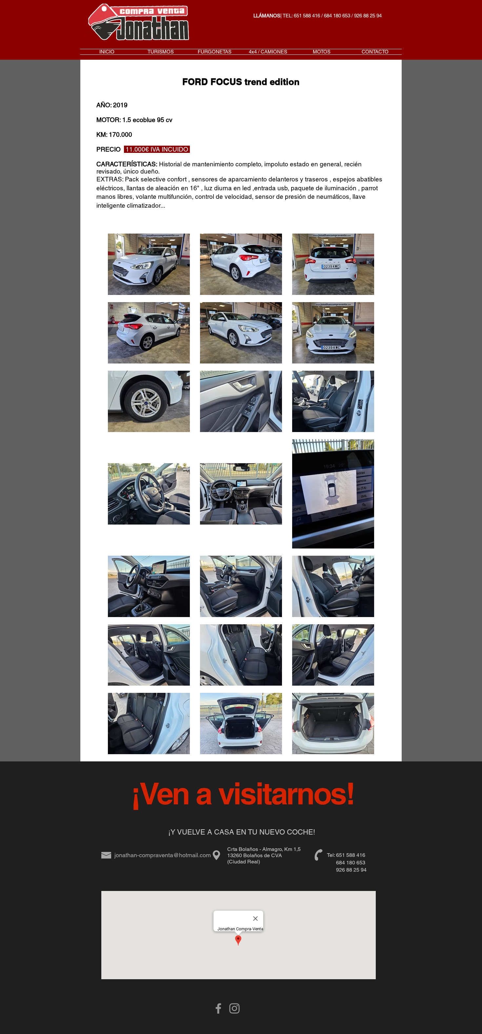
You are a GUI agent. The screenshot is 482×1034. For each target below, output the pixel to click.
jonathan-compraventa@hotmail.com (162, 855)
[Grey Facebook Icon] (218, 1008)
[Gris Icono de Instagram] (234, 1008)
